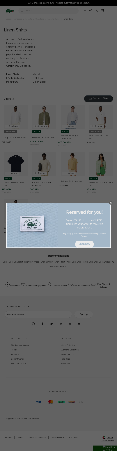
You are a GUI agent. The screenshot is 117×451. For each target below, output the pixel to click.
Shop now (84, 244)
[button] (111, 203)
